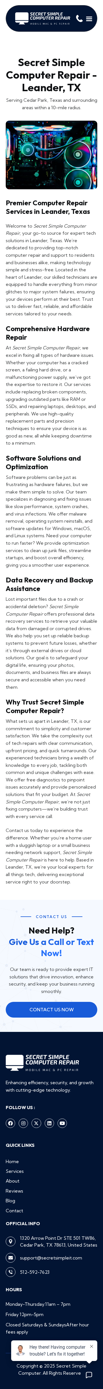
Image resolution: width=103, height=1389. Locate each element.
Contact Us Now (51, 1009)
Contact (14, 1210)
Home (12, 1161)
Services (15, 1171)
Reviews (14, 1191)
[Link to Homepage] (42, 18)
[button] (89, 18)
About (12, 1181)
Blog (10, 1200)
